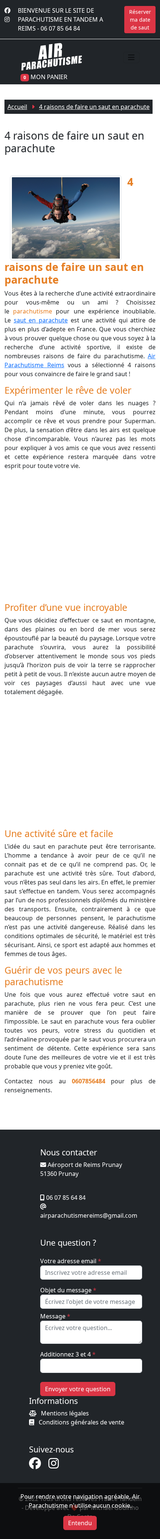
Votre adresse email (70, 1261)
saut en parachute (41, 320)
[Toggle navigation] (131, 57)
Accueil (17, 107)
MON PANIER (49, 77)
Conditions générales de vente (81, 1422)
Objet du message (68, 1290)
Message (55, 1316)
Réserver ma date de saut (140, 19)
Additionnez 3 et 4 (68, 1354)
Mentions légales (65, 1413)
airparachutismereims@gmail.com (88, 1215)
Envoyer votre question (78, 1389)
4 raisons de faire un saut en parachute (94, 107)
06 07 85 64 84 (60, 28)
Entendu (80, 1523)
